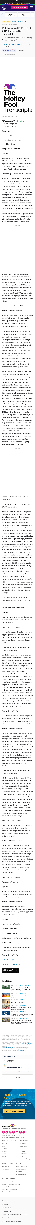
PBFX (16, 121)
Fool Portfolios (24, 1153)
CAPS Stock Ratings (21, 1166)
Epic (21, 1148)
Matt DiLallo (23, 1011)
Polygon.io (21, 1137)
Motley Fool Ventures (7, 1186)
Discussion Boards (21, 1169)
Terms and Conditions (8, 1218)
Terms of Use (5, 1201)
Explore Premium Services (19, 21)
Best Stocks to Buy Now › (20, 7)
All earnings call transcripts (11, 964)
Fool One (22, 1156)
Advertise (4, 1156)
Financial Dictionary (21, 1174)
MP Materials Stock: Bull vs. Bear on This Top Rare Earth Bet (21, 1008)
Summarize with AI (10, 54)
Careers (4, 1146)
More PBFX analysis (8, 960)
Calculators (19, 1171)
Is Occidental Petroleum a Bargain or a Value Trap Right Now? (22, 1015)
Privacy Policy (5, 1204)
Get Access (5, 1069)
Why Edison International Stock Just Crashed (21, 996)
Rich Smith (23, 993)
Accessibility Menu (17, 1)
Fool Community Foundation (9, 1189)
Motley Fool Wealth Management (11, 1184)
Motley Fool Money (25, 1158)
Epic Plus (22, 1151)
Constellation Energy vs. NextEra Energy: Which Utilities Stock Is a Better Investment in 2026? (22, 989)
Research (4, 1148)
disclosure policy (21, 1050)
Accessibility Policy (7, 1211)
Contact (4, 1153)
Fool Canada (5, 1169)
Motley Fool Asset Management (10, 1181)
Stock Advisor (23, 1146)
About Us (4, 1143)
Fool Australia (5, 1166)
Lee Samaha (23, 1005)
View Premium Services (14, 1111)
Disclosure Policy (6, 1207)
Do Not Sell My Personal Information (11, 1221)
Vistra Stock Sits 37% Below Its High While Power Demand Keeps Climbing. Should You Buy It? (21, 1022)
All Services (23, 1143)
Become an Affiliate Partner (9, 1192)
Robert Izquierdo (24, 985)
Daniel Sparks (23, 1018)
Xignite (15, 1137)
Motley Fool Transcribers (12, 44)
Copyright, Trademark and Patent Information (14, 1214)
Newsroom (5, 1151)
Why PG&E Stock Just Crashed (19, 1002)
